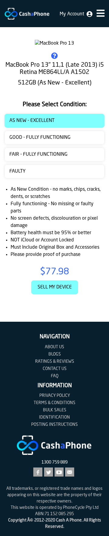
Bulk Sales (54, 410)
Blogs (54, 354)
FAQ (54, 376)
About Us (54, 347)
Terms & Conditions (54, 403)
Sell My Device (55, 287)
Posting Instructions (54, 425)
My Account (73, 14)
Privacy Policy (54, 396)
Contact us (55, 369)
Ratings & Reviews (54, 361)
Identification (54, 417)
